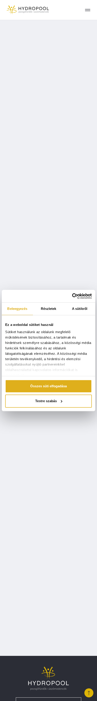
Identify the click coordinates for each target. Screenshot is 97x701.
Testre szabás (46, 401)
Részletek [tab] (48, 309)
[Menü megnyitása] (87, 10)
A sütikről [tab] (79, 309)
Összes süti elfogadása (48, 386)
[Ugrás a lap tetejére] (88, 692)
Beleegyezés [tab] (17, 309)
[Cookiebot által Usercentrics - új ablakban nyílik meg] (72, 296)
